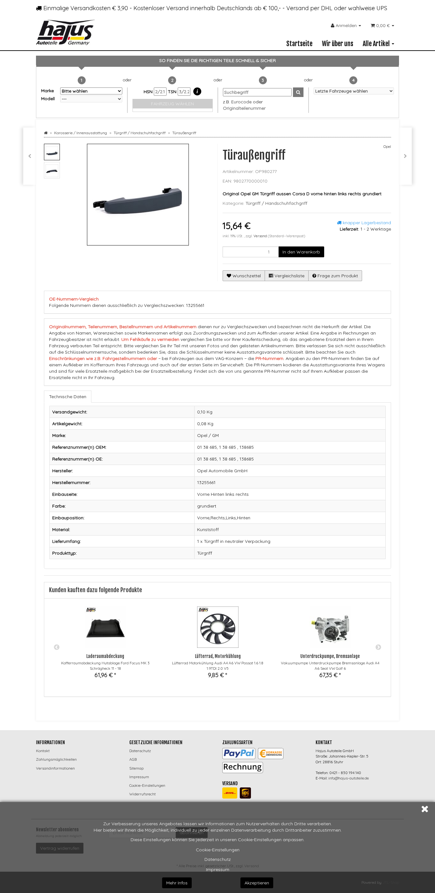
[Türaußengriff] (29, 156)
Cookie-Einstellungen (217, 850)
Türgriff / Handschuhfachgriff (276, 203)
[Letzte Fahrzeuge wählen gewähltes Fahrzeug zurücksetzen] (354, 90)
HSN (149, 91)
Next (378, 647)
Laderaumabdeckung (105, 656)
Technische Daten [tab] (67, 396)
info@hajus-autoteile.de (348, 778)
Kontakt (43, 750)
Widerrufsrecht (142, 794)
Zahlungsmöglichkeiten (56, 759)
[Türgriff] (405, 156)
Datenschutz (217, 859)
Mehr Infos (177, 883)
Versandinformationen (55, 768)
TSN (173, 91)
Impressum (217, 869)
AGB (133, 759)
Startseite (299, 44)
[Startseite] (45, 132)
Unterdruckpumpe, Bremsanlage (330, 656)
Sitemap (136, 768)
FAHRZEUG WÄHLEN (172, 104)
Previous (56, 647)
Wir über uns (337, 44)
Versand (260, 236)
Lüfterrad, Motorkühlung (218, 656)
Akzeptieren (257, 883)
